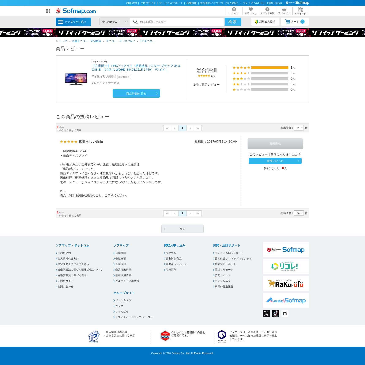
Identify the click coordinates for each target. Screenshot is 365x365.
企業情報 (120, 264)
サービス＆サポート (171, 2)
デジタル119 (222, 280)
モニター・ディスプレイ (120, 41)
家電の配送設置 (224, 286)
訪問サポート (223, 275)
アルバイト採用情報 (127, 280)
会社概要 (120, 258)
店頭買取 (171, 269)
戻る (182, 229)
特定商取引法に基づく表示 (73, 264)
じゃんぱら (121, 311)
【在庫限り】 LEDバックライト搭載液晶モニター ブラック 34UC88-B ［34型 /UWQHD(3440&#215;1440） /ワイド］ (136, 67)
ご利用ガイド (148, 2)
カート (297, 21)
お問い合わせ (275, 2)
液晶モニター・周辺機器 (86, 41)
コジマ (119, 306)
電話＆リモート (224, 269)
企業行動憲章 (123, 269)
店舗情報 (191, 2)
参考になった (275, 160)
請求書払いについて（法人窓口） (220, 2)
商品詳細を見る (136, 93)
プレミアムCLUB (253, 2)
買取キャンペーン (176, 264)
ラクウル (171, 252)
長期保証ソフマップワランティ (233, 258)
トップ (63, 41)
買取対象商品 (174, 258)
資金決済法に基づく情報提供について (80, 269)
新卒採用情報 (123, 275)
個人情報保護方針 (68, 258)
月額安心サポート (225, 264)
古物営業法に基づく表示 (72, 275)
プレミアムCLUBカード (229, 252)
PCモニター (147, 41)
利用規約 (131, 2)
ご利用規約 (64, 252)
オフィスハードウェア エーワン (134, 317)
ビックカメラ (123, 300)
